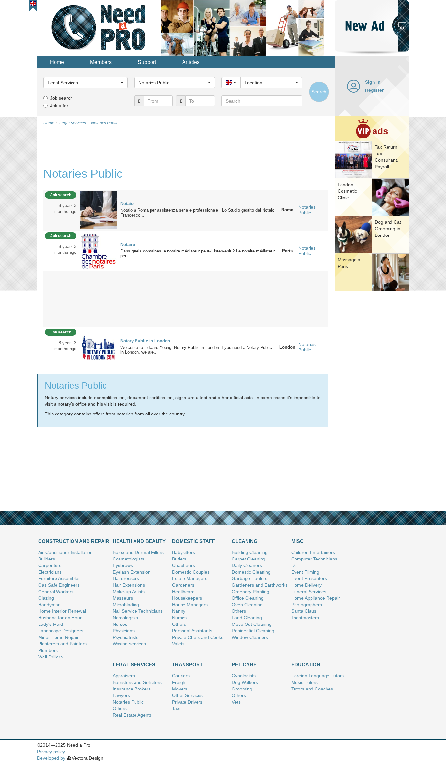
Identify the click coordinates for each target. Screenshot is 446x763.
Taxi (176, 708)
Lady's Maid (50, 624)
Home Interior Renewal (62, 611)
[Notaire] (98, 250)
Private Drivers (187, 702)
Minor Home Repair (58, 637)
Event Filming (305, 572)
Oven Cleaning (247, 604)
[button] (33, 3)
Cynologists (244, 675)
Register (374, 90)
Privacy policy (51, 751)
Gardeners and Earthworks (260, 585)
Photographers (306, 604)
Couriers (181, 675)
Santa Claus (303, 611)
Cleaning (245, 541)
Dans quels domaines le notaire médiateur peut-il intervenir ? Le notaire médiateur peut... (197, 253)
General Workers (55, 591)
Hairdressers (126, 578)
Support (147, 62)
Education (305, 664)
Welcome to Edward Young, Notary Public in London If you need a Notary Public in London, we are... (196, 350)
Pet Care (244, 664)
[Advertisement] (372, 394)
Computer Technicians (314, 558)
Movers (179, 688)
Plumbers (48, 650)
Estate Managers (189, 578)
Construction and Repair (73, 541)
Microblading (126, 604)
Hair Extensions (129, 585)
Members (101, 62)
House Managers (190, 604)
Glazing (46, 598)
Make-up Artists (129, 591)
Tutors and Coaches (312, 688)
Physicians (124, 630)
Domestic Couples (191, 572)
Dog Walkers (245, 682)
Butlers (179, 558)
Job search (61, 98)
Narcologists (125, 617)
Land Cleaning (247, 617)
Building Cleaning (250, 552)
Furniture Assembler (59, 578)
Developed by (51, 758)
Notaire (127, 244)
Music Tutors (304, 682)
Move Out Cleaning (252, 624)
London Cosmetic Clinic (347, 191)
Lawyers (121, 695)
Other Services (187, 695)
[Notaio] (98, 209)
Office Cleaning (247, 598)
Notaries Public (307, 209)
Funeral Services (308, 591)
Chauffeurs (183, 565)
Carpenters (49, 565)
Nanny (178, 611)
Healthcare (183, 591)
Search (318, 91)
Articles (190, 62)
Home (57, 62)
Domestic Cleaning (251, 572)
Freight (179, 682)
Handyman (49, 604)
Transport (187, 664)
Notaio (127, 203)
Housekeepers (187, 598)
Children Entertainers (313, 552)
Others (179, 624)
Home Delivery (306, 585)
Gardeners (183, 585)
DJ (294, 565)
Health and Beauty (139, 541)
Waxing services (129, 643)
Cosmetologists (128, 558)
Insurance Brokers (132, 688)
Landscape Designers (60, 630)
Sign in (373, 82)
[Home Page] (99, 27)
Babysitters (183, 552)
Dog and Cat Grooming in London (388, 228)
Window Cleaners (250, 637)
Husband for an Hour (60, 617)
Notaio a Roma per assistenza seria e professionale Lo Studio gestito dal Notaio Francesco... (197, 213)
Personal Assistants (192, 630)
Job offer (59, 105)
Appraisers (124, 675)
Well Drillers (50, 656)
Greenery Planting (250, 591)
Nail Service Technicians (138, 611)
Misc (297, 541)
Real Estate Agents (132, 715)
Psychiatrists (125, 637)
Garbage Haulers (249, 578)
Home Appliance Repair (315, 598)
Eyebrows (123, 565)
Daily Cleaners (247, 565)
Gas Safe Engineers (59, 585)
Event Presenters (309, 578)
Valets (178, 643)
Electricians (50, 572)
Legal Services (134, 664)
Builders (46, 558)
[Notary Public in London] (98, 346)
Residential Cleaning (253, 630)
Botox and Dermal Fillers (138, 552)
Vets (236, 702)
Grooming (242, 688)
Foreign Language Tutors (317, 675)
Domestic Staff (193, 541)
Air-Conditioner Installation (65, 552)
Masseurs (123, 598)
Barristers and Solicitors (137, 682)
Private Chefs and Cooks (197, 637)
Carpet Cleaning (248, 558)
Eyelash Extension (132, 572)
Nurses (120, 624)
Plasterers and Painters (62, 643)
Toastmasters (305, 617)
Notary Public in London (145, 340)
